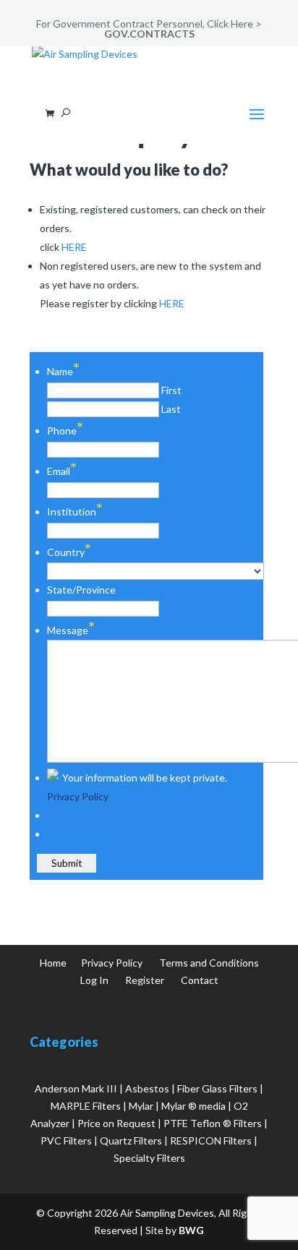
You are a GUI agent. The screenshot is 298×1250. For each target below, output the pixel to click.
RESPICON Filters (211, 1140)
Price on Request (116, 1123)
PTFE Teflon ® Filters (212, 1123)
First (171, 390)
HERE (74, 247)
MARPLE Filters (86, 1106)
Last (171, 409)
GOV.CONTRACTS (149, 33)
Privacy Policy (77, 796)
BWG (191, 1230)
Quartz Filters (131, 1140)
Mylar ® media (193, 1106)
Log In (94, 980)
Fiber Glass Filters (217, 1088)
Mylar (141, 1106)
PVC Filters (66, 1140)
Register (144, 980)
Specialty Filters (149, 1158)
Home (53, 962)
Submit (66, 863)
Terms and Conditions (209, 962)
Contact (199, 980)
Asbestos (147, 1088)
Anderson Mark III (76, 1088)
